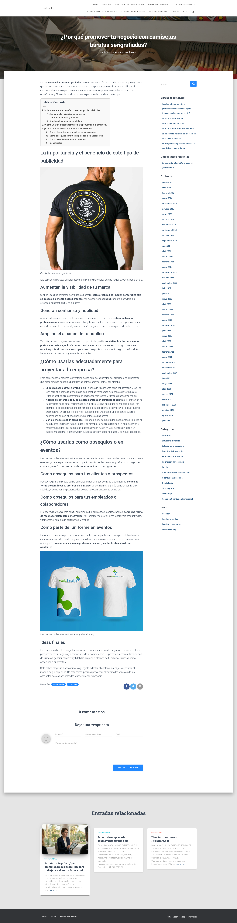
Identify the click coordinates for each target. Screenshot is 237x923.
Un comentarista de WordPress (176, 163)
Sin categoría (58, 684)
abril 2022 (166, 341)
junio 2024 (166, 246)
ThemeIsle (192, 917)
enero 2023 (167, 320)
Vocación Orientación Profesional (102, 12)
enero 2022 (167, 357)
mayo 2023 (167, 299)
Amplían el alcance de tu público (66, 121)
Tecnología (167, 494)
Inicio (95, 5)
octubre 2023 (168, 278)
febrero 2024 (168, 262)
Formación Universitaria (184, 5)
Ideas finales (56, 143)
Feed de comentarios (171, 524)
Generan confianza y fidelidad (64, 117)
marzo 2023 (167, 309)
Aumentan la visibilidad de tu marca (67, 114)
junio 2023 (166, 293)
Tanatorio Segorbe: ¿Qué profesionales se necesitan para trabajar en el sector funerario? (176, 108)
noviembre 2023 (169, 272)
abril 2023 (166, 304)
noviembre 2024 (169, 230)
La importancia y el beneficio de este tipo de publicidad (72, 110)
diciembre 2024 (169, 225)
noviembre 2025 (169, 203)
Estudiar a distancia (171, 441)
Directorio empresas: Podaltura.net (178, 128)
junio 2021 (166, 378)
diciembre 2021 (169, 362)
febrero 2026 (168, 193)
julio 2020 (166, 421)
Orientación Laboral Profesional (129, 5)
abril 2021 (166, 389)
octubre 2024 (168, 235)
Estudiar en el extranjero (133, 12)
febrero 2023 (168, 315)
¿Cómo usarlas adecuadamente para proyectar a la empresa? (75, 124)
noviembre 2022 (169, 325)
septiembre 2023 (169, 283)
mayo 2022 (167, 336)
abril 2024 (166, 251)
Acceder (166, 514)
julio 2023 (166, 288)
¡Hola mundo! (168, 168)
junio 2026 (166, 182)
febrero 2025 (168, 219)
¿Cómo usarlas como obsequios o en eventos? (68, 128)
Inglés (176, 12)
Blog (185, 12)
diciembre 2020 (169, 405)
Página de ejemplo (68, 917)
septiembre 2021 (169, 373)
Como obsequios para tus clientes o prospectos (73, 132)
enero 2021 (167, 399)
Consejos (106, 5)
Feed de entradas (170, 519)
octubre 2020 (168, 410)
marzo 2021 (167, 394)
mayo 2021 (167, 383)
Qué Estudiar (168, 483)
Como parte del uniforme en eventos (68, 139)
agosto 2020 (167, 415)
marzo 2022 (167, 346)
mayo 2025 (167, 214)
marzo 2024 (167, 256)
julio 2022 (166, 331)
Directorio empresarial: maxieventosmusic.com (113, 839)
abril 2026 (166, 188)
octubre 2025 (168, 209)
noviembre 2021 (169, 368)
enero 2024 (167, 267)
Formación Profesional (158, 5)
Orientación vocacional (172, 478)
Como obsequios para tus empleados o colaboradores (76, 136)
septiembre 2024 (169, 241)
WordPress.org (169, 530)
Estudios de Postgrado (159, 12)
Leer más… (53, 890)
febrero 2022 (168, 352)
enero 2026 (167, 198)
